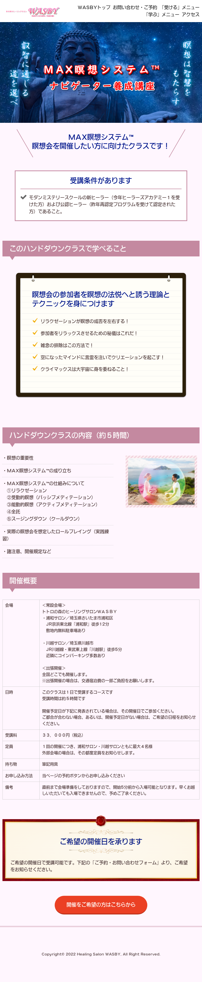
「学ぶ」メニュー (161, 14)
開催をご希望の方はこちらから (101, 904)
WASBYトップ (94, 7)
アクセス (191, 14)
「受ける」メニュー (180, 7)
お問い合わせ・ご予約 (135, 7)
